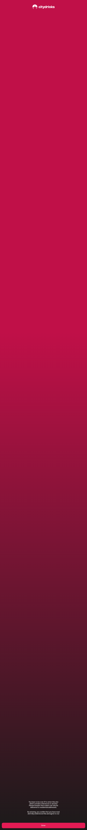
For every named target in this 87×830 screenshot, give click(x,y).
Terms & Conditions (43, 815)
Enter (43, 825)
